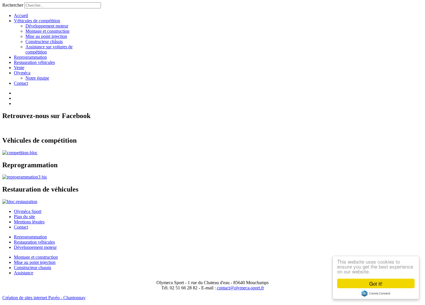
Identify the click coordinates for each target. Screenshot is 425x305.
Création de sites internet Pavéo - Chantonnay (44, 297)
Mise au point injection (46, 36)
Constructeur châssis (44, 41)
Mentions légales (29, 221)
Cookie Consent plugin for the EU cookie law (375, 293)
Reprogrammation (30, 57)
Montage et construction (47, 31)
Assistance (23, 272)
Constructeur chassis (32, 267)
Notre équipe (37, 78)
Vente (19, 67)
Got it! (375, 283)
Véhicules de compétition (37, 20)
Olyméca (22, 72)
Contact (21, 83)
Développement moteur (46, 25)
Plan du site (24, 216)
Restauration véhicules (34, 62)
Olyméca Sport (27, 211)
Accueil (21, 15)
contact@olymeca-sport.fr (240, 287)
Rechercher (12, 5)
